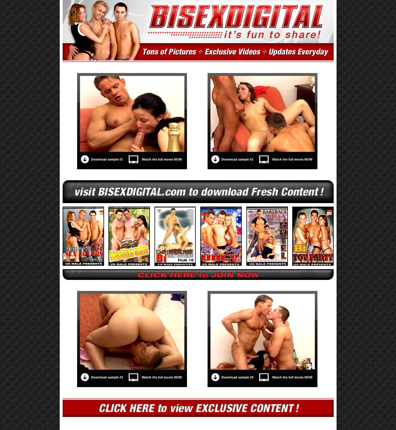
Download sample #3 (107, 377)
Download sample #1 (107, 159)
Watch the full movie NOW (162, 159)
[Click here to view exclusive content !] (198, 407)
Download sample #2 (237, 159)
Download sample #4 (237, 377)
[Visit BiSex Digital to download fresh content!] (198, 230)
